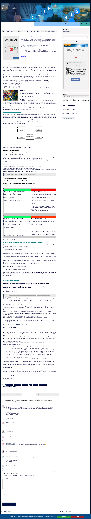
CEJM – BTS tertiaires (9, 5)
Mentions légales (7, 511)
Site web (4, 497)
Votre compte (75, 23)
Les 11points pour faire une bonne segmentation (17, 324)
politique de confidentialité (29, 516)
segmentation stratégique (8, 386)
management (35, 384)
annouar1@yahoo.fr (12, 417)
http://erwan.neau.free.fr (18, 235)
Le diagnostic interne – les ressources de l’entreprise (47, 394)
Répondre (55, 420)
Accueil (36, 23)
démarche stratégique (9, 384)
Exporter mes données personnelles (69, 106)
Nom (3, 491)
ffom (30, 384)
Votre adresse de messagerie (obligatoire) (69, 109)
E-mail (3, 494)
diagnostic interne (25, 384)
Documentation (53, 23)
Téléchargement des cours (64, 23)
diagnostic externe (17, 384)
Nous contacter (43, 23)
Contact (2, 511)
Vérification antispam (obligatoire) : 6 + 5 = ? (69, 113)
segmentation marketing (43, 384)
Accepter (64, 516)
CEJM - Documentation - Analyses (11, 383)
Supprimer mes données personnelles (70, 108)
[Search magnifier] (88, 38)
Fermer (77, 516)
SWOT (15, 386)
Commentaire (5, 478)
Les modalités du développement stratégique (11, 394)
